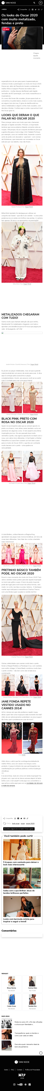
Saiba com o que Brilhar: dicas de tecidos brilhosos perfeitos (19, 891)
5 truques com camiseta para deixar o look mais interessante (21, 863)
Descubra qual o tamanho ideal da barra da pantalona (27, 1045)
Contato (19, 1070)
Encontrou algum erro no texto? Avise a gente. (19, 829)
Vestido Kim (32, 1006)
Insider (24, 755)
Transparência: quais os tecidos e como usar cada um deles (27, 1034)
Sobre (6, 1070)
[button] (41, 9)
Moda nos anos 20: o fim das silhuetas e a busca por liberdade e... (28, 1023)
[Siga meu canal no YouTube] (20, 1084)
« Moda (4, 9)
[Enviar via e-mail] (38, 9)
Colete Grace (11, 1006)
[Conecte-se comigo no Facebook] (30, 1084)
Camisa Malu (32, 988)
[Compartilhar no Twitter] (35, 9)
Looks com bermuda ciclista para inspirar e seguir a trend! (18, 920)
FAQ (12, 1070)
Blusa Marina (11, 988)
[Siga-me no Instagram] (14, 1084)
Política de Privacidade (32, 1070)
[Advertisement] (17, 65)
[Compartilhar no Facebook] (32, 9)
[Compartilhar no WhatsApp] (29, 9)
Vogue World (29, 207)
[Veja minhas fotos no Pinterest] (26, 1084)
